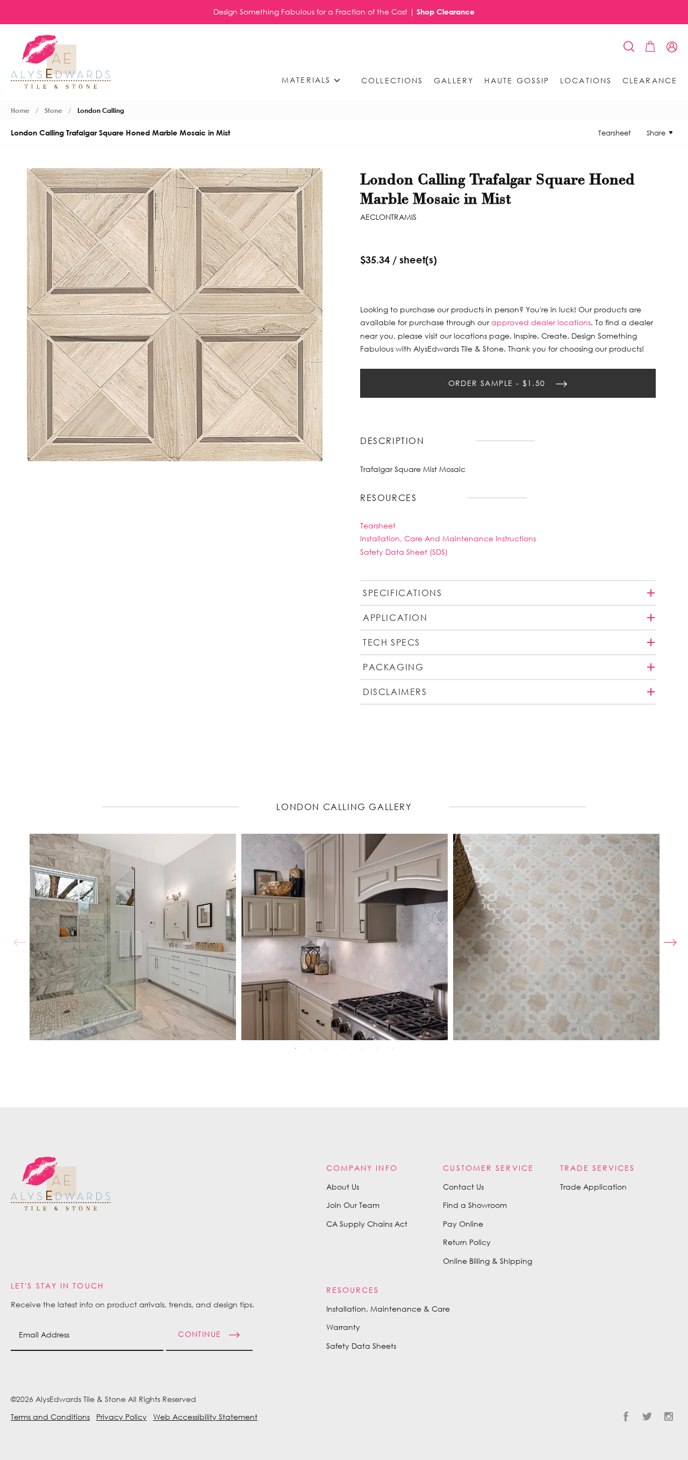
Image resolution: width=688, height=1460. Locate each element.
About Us (342, 1186)
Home (20, 110)
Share (656, 132)
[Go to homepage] (61, 62)
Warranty (343, 1327)
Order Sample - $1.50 (498, 382)
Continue (199, 1334)
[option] (133, 937)
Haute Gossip (516, 80)
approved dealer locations (541, 322)
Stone (53, 110)
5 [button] (360, 1048)
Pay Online (463, 1223)
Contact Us (463, 1186)
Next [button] (669, 937)
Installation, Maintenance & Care (388, 1308)
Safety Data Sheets (361, 1345)
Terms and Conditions (50, 1416)
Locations (586, 80)
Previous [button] (18, 937)
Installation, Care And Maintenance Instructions (448, 538)
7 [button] (392, 1048)
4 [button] (344, 1048)
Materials (308, 79)
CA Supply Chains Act (366, 1223)
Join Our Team (352, 1204)
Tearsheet (614, 132)
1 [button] (295, 1048)
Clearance (649, 80)
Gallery (454, 80)
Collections (392, 80)
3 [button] (327, 1048)
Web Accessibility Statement (205, 1416)
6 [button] (376, 1048)
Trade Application (593, 1186)
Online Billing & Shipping (487, 1260)
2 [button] (311, 1048)
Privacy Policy (121, 1416)
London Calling (100, 110)
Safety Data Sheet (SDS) (404, 551)
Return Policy (467, 1242)
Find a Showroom (475, 1204)
